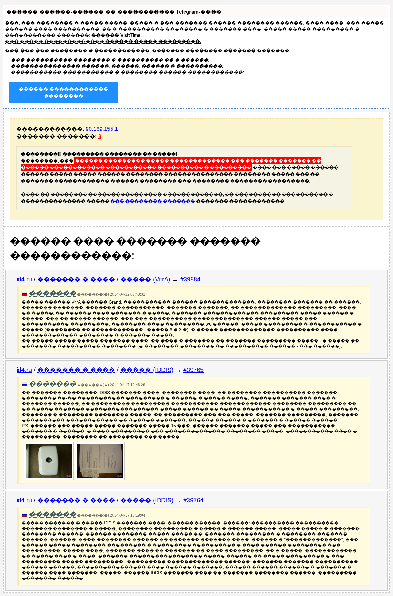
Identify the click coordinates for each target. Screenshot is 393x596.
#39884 (190, 279)
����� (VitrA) (145, 279)
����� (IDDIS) (146, 369)
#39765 (193, 369)
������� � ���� (76, 279)
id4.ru (24, 279)
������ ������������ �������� (63, 93)
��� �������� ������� (152, 201)
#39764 (193, 500)
